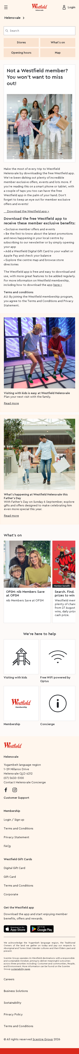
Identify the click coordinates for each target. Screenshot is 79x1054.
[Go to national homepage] (13, 744)
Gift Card (10, 876)
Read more (11, 403)
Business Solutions (16, 991)
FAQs (7, 846)
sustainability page (20, 969)
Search (14, 30)
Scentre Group (43, 1039)
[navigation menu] (8, 7)
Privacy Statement (16, 837)
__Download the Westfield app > (26, 211)
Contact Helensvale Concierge (25, 782)
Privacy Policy (13, 1014)
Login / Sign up (14, 819)
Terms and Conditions (18, 828)
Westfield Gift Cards (18, 859)
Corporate (11, 894)
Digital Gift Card (14, 868)
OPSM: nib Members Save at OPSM (25, 593)
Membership (12, 810)
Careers (9, 979)
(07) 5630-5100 (14, 778)
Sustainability (12, 1002)
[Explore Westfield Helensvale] (39, 7)
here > (57, 284)
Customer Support (16, 797)
